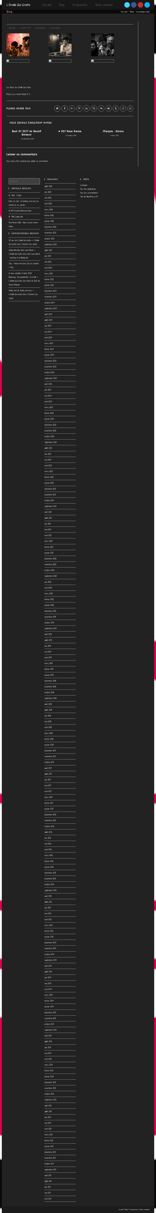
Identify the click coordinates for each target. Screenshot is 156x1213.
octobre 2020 (49, 570)
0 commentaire (55, 28)
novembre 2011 (50, 1158)
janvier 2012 (48, 1146)
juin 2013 (47, 1047)
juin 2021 (47, 523)
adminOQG (12, 28)
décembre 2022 (50, 425)
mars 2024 (48, 343)
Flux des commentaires (89, 193)
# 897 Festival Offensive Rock (20, 211)
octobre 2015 (49, 884)
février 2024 (49, 349)
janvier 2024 (49, 355)
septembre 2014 (50, 960)
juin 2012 (47, 1117)
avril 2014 (48, 989)
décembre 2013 (50, 1012)
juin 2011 (47, 1187)
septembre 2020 (50, 576)
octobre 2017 (49, 762)
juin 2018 (47, 715)
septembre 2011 (50, 1169)
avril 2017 (48, 791)
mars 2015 (48, 925)
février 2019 (48, 669)
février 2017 (48, 803)
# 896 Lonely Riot (16, 216)
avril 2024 (48, 337)
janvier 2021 (48, 553)
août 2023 (48, 384)
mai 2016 (47, 843)
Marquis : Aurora (113, 131)
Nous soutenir (145, 1209)
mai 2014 (47, 983)
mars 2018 (48, 733)
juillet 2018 (48, 710)
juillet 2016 (48, 832)
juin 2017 (47, 779)
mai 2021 (47, 529)
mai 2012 (47, 1123)
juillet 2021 (48, 518)
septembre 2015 (50, 890)
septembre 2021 (50, 506)
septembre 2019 (50, 628)
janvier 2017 (49, 809)
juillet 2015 (48, 902)
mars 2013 (48, 1065)
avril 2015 (48, 919)
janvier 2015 (49, 937)
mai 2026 (47, 198)
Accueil (124, 11)
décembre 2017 (50, 750)
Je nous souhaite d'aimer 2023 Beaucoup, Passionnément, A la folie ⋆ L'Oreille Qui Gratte (23, 277)
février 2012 (48, 1140)
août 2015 (48, 896)
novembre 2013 (50, 1018)
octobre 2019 (49, 622)
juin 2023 (47, 390)
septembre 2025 (50, 244)
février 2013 (48, 1070)
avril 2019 (48, 657)
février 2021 (48, 547)
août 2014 (48, 966)
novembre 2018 (50, 686)
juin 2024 (47, 326)
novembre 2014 (50, 948)
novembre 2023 (50, 366)
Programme (134, 1209)
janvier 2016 (49, 867)
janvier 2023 (49, 419)
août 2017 (48, 768)
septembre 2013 (50, 1030)
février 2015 (48, 931)
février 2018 (48, 739)
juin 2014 (47, 977)
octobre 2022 (49, 436)
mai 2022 (47, 459)
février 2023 (49, 413)
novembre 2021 (50, 494)
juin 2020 (47, 582)
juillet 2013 (48, 1041)
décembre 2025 (50, 227)
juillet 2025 (48, 250)
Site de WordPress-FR (89, 196)
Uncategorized (143, 11)
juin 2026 (47, 192)
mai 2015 (47, 913)
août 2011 (47, 1175)
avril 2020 (48, 587)
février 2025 (49, 279)
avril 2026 (48, 203)
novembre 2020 (50, 564)
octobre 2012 (49, 1094)
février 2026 (49, 215)
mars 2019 (48, 663)
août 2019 (48, 634)
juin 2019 (47, 646)
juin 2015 (47, 907)
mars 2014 (48, 995)
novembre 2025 (50, 232)
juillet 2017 (48, 774)
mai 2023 (47, 395)
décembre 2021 (50, 489)
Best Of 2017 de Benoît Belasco (26, 133)
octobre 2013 (49, 1024)
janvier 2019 (49, 675)
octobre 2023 (49, 372)
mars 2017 (48, 797)
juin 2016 (47, 838)
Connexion (83, 185)
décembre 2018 (50, 681)
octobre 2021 (49, 500)
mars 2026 (48, 209)
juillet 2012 (48, 1111)
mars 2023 (48, 407)
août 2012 (48, 1105)
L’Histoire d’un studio (29, 244)
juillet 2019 (48, 640)
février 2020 (49, 599)
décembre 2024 (50, 291)
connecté (23, 161)
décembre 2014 (50, 942)
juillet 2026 (48, 186)
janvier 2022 (49, 483)
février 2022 (48, 477)
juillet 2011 (47, 1181)
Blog (132, 11)
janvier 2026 (49, 221)
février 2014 (48, 1001)
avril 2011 (47, 1198)
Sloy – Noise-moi (15, 263)
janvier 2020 (49, 605)
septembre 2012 (50, 1099)
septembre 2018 (50, 698)
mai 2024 (48, 331)
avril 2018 (48, 727)
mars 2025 (48, 273)
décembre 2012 (50, 1082)
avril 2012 (47, 1129)
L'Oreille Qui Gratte (18, 5)
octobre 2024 (49, 302)
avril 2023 (48, 401)
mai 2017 (47, 785)
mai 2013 (47, 1053)
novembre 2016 (50, 820)
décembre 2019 (50, 611)
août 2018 (48, 704)
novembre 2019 (50, 617)
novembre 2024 (50, 296)
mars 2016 (48, 855)
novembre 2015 (50, 878)
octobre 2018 (49, 692)
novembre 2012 (50, 1088)
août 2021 (48, 512)
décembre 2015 (50, 873)
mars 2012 (48, 1134)
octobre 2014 (49, 954)
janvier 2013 (49, 1076)
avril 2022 (48, 465)
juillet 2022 (48, 448)
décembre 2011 (50, 1152)
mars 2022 (48, 471)
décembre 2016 (50, 814)
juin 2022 (47, 454)
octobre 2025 (49, 238)
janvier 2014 (49, 1006)
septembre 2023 (50, 378)
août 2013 (48, 1035)
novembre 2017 (50, 756)
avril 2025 (48, 267)
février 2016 (48, 861)
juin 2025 (47, 256)
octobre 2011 (49, 1163)
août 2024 (48, 314)
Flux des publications (88, 189)
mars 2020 (48, 593)
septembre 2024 (50, 308)
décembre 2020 (50, 558)
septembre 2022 (50, 442)
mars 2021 (48, 541)
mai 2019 (47, 651)
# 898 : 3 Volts (15, 195)
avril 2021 (47, 535)
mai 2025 (47, 262)
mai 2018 (47, 721)
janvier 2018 (49, 745)
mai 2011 (47, 1193)
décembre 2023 (50, 361)
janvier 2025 (49, 285)
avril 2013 (48, 1059)
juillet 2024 (48, 320)
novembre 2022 (50, 430)
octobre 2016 (49, 826)
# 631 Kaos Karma (70, 131)
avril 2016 (48, 849)
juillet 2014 (48, 971)
